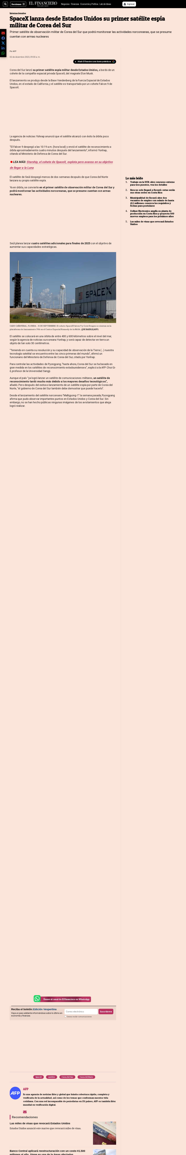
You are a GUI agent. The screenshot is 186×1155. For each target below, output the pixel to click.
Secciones (16, 4)
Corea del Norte (86, 1077)
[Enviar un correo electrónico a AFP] (25, 1112)
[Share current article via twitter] (3, 43)
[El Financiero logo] (43, 4)
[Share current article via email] (3, 33)
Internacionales (18, 13)
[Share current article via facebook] (3, 38)
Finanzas (75, 4)
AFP (14, 51)
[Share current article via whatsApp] (3, 53)
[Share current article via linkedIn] (3, 48)
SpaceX (38, 1077)
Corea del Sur (67, 1077)
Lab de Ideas (105, 4)
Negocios (65, 4)
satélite (51, 1077)
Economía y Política (89, 4)
